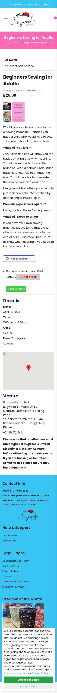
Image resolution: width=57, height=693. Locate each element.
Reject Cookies (28, 686)
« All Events (10, 60)
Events (16, 42)
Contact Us (9, 540)
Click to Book (16, 289)
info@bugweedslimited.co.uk (30, 495)
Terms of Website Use (15, 581)
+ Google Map (35, 423)
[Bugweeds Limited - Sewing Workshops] (27, 19)
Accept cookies (28, 680)
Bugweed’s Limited (16, 402)
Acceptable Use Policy (15, 560)
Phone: (7, 490)
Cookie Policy (40, 673)
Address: (8, 500)
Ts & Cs (6, 576)
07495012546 (20, 490)
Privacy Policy (10, 571)
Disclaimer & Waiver (13, 586)
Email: (26, 495)
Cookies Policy (10, 566)
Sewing (8, 343)
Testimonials (9, 535)
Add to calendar (19, 258)
